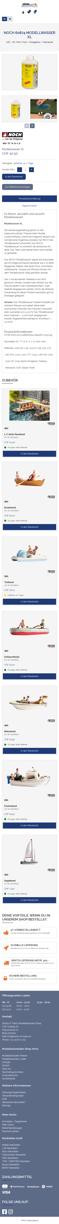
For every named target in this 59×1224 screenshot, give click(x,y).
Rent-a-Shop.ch (33, 1220)
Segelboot (10, 880)
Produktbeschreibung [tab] (29, 198)
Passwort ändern (10, 1131)
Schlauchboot (11, 657)
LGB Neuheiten (9, 1148)
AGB (4, 1099)
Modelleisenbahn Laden (14, 1059)
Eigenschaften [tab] (29, 205)
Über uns (6, 1068)
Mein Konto (8, 1124)
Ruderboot (10, 507)
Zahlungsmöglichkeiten (14, 1092)
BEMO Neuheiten (10, 1168)
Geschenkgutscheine (12, 1072)
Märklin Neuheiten (11, 1145)
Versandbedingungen (13, 1095)
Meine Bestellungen (12, 1128)
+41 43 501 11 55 (17, 1039)
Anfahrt (6, 1065)
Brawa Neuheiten (10, 1164)
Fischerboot (10, 806)
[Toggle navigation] (10, 19)
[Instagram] (10, 1211)
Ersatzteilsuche (10, 1075)
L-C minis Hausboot (14, 434)
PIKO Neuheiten (10, 1158)
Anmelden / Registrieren (14, 1121)
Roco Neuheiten (10, 1151)
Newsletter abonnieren (13, 1102)
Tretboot (9, 582)
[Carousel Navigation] (29, 126)
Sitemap (6, 1105)
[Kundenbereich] (24, 12)
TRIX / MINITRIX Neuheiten (16, 1161)
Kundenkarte (8, 1078)
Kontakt (6, 1062)
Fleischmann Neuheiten (14, 1154)
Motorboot (10, 731)
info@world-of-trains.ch (19, 1036)
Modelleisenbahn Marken (14, 1055)
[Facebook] (4, 1211)
